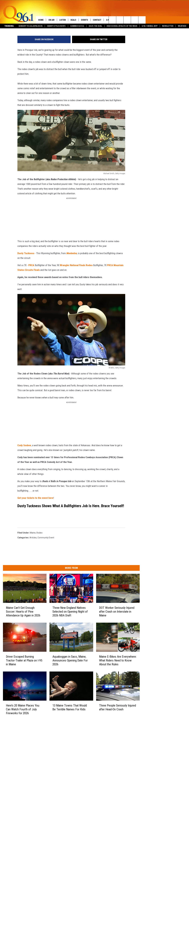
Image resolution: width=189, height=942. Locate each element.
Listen (62, 20)
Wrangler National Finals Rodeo (76, 265)
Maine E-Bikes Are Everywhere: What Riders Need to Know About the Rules (117, 660)
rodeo (39, 533)
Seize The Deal (95, 26)
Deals (73, 20)
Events (84, 20)
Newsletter (167, 26)
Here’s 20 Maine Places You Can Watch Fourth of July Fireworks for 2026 (22, 709)
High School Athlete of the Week (122, 26)
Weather (182, 26)
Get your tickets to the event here (35, 497)
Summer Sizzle (77, 26)
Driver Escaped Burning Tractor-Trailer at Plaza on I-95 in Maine (24, 660)
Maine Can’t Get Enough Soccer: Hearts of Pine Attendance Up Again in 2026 (23, 611)
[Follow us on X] (134, 20)
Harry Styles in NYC (56, 26)
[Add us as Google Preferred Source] (119, 20)
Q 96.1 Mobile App (150, 26)
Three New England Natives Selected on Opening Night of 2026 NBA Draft (70, 611)
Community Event (46, 537)
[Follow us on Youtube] (142, 20)
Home (41, 20)
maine (33, 533)
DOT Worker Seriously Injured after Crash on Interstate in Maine (116, 611)
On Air (51, 20)
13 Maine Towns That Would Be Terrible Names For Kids (69, 707)
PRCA (31, 265)
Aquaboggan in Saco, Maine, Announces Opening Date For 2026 (70, 660)
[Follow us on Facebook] (127, 20)
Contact (97, 20)
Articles (33, 537)
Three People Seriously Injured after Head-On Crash (117, 707)
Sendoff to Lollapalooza (31, 26)
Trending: (9, 26)
